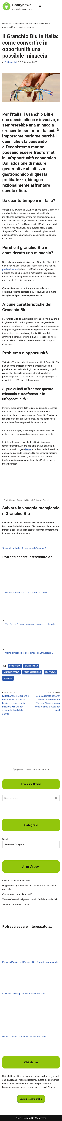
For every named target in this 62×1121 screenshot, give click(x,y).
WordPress (40, 1118)
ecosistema (14, 666)
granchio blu (31, 666)
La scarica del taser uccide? (16, 880)
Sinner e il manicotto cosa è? (16, 904)
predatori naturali (10, 269)
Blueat (28, 449)
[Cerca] (56, 798)
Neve (18, 1118)
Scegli (5, 839)
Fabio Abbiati (11, 62)
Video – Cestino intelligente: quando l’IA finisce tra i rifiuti (29, 899)
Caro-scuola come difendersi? (17, 894)
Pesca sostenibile (32, 672)
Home (5, 23)
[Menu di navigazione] (39, 6)
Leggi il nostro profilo (31, 1099)
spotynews (50, 672)
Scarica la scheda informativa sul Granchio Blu (25, 548)
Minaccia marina (11, 672)
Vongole (8, 678)
